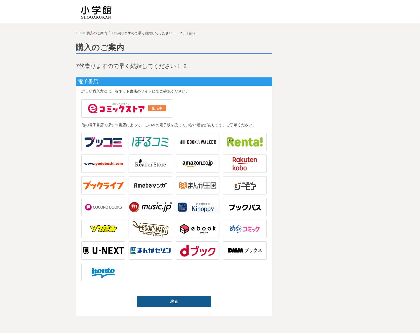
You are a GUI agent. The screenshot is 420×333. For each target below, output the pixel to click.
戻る (174, 301)
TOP (79, 33)
